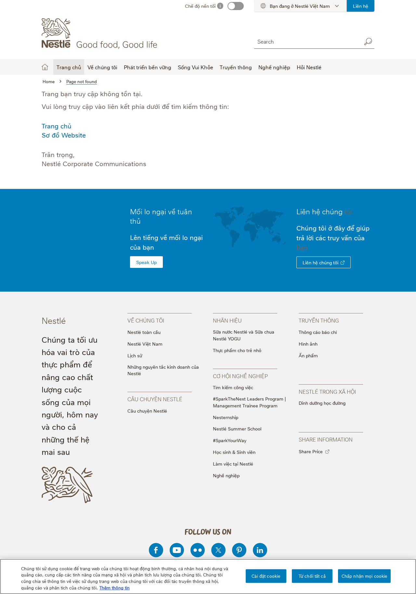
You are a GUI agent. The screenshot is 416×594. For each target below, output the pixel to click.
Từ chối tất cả (312, 576)
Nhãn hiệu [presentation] (227, 320)
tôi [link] (348, 211)
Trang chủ (69, 67)
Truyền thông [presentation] (319, 320)
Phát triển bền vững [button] (147, 67)
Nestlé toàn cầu (144, 332)
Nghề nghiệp (226, 475)
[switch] (236, 6)
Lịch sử (134, 355)
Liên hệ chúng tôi (320, 262)
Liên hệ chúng (324, 211)
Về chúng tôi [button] (102, 67)
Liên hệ (360, 6)
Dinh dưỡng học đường (322, 403)
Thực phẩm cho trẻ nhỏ (237, 350)
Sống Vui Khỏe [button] (195, 67)
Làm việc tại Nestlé (233, 463)
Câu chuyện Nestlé (147, 410)
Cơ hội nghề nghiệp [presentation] (240, 375)
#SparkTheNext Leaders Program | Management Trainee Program (249, 401)
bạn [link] (302, 247)
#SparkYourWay (229, 440)
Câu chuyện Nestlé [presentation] (154, 399)
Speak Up (146, 262)
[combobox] (306, 41)
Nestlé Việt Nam (144, 343)
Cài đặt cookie (266, 576)
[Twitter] (218, 550)
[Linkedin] (260, 550)
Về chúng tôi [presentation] (145, 320)
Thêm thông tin (114, 587)
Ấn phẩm (308, 355)
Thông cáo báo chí (318, 332)
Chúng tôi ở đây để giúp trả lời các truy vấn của (333, 237)
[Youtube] (177, 550)
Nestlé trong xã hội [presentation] (327, 391)
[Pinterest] (239, 550)
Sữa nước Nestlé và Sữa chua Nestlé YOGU (243, 334)
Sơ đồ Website (64, 134)
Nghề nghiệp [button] (274, 67)
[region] (208, 576)
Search (367, 41)
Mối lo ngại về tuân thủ (161, 215)
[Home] (101, 33)
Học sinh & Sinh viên (234, 452)
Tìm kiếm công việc (233, 387)
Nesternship (225, 417)
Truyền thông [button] (236, 67)
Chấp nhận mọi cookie (364, 576)
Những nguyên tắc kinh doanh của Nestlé (163, 369)
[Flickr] (197, 550)
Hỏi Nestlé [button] (309, 67)
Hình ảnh (308, 343)
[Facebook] (156, 550)
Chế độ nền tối (200, 6)
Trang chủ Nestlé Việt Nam (45, 67)
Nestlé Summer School (237, 428)
